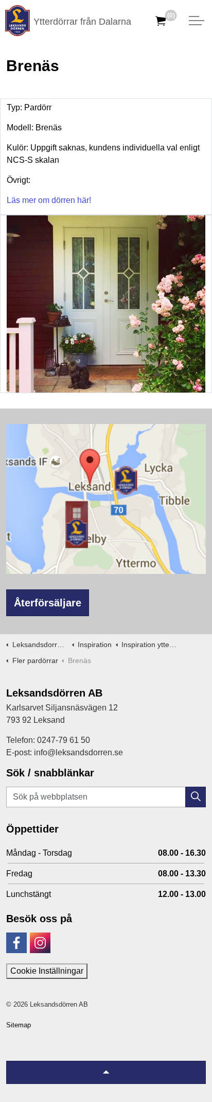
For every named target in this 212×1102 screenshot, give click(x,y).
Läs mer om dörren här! (49, 200)
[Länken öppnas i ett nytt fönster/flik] (16, 943)
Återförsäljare (47, 602)
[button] (195, 797)
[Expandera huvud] (196, 20)
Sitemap (18, 1025)
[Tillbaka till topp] (106, 1072)
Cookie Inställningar (46, 971)
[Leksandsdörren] (17, 20)
